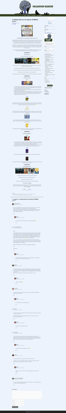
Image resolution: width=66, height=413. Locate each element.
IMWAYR (14, 193)
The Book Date (18, 41)
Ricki (17, 216)
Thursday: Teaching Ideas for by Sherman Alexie (27, 70)
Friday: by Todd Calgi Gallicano (27, 72)
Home (25, 15)
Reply (14, 213)
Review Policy (33, 15)
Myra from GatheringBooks (18, 378)
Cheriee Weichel (17, 203)
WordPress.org (47, 82)
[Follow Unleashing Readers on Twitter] (50, 24)
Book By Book (15, 248)
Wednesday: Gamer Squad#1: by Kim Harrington (27, 68)
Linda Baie (16, 332)
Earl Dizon (16, 288)
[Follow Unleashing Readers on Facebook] (50, 22)
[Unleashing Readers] (48, 41)
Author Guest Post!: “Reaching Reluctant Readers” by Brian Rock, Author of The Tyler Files (24, 194)
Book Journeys (34, 40)
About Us (28, 15)
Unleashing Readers (43, 6)
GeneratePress (38, 411)
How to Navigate (39, 15)
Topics (45, 46)
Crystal (15, 354)
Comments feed (47, 81)
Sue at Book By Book (17, 227)
